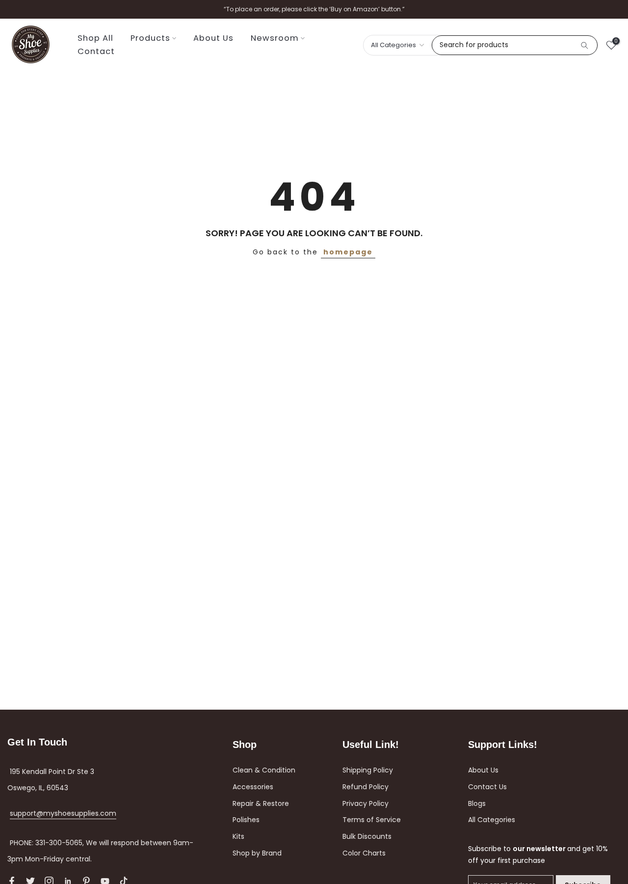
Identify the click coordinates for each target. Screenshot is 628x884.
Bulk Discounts (367, 836)
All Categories (491, 820)
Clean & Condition (264, 770)
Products (150, 38)
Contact (96, 51)
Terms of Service (371, 820)
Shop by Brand (257, 853)
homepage (348, 252)
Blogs (477, 803)
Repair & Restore (261, 803)
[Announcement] (314, 9)
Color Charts (364, 853)
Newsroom (275, 38)
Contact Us (487, 787)
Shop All (95, 38)
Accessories (253, 787)
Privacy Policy (365, 803)
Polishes (246, 820)
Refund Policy (365, 787)
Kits (238, 836)
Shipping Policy (367, 770)
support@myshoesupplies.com (63, 813)
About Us (213, 38)
